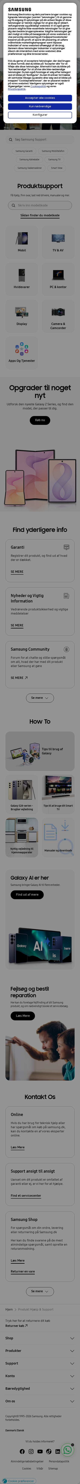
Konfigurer (40, 115)
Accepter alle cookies (40, 98)
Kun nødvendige (40, 106)
